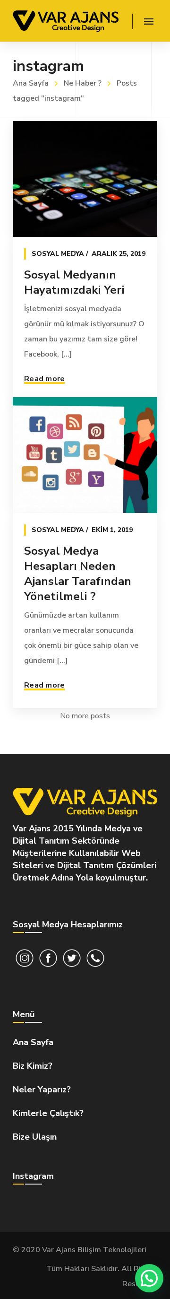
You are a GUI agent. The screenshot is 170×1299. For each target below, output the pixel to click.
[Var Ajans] (66, 21)
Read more (44, 379)
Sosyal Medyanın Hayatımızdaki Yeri (74, 282)
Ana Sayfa (31, 83)
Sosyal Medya (58, 253)
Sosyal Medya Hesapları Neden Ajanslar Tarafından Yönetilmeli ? (77, 573)
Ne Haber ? (83, 83)
